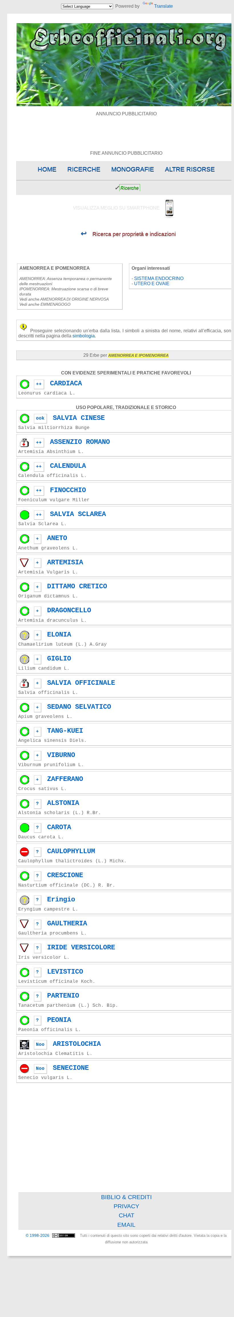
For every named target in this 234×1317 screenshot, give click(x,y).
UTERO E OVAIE (152, 283)
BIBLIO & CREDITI (126, 1197)
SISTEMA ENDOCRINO (158, 278)
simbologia (83, 335)
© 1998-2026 (38, 1235)
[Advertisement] (126, 129)
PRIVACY (126, 1206)
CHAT (126, 1215)
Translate (163, 6)
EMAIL (126, 1224)
